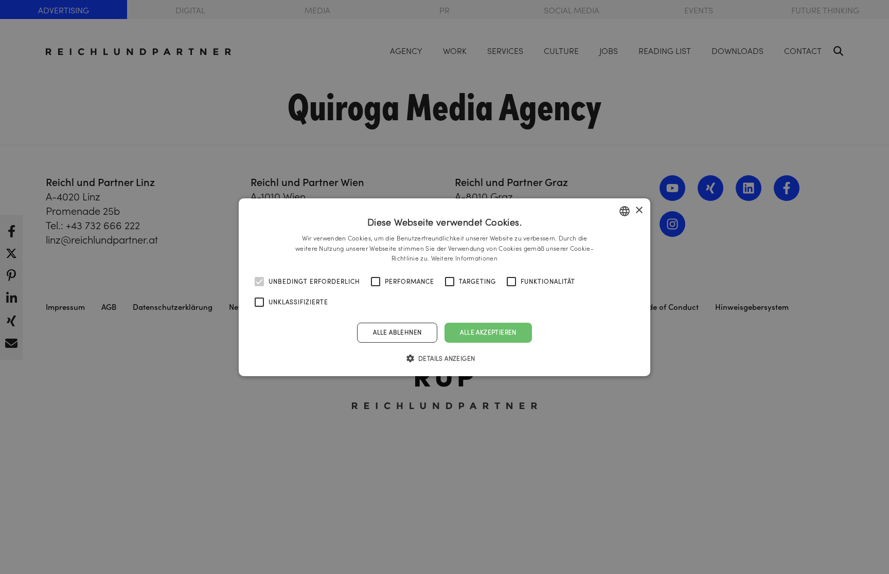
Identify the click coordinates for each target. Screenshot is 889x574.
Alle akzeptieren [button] (488, 332)
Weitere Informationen (464, 258)
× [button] (639, 210)
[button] (444, 358)
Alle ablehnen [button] (397, 332)
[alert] (444, 287)
